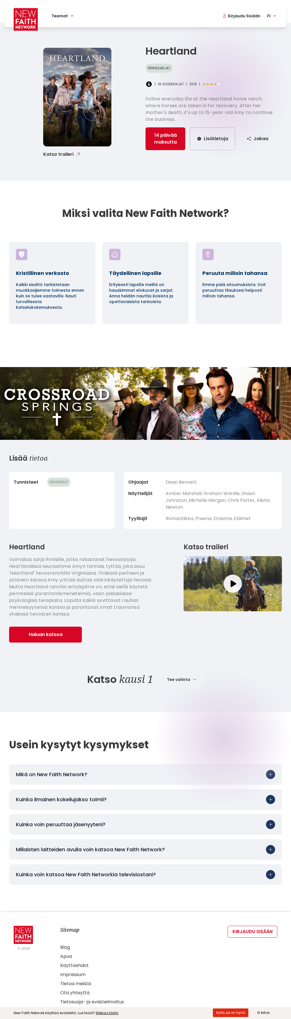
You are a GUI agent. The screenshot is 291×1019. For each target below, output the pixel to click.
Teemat (59, 16)
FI (269, 16)
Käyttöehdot (74, 965)
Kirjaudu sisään (252, 931)
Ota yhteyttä (75, 992)
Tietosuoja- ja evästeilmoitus (92, 1002)
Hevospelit (58, 482)
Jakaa (260, 138)
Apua (66, 956)
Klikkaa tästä (107, 1012)
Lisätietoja (216, 138)
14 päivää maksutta (165, 138)
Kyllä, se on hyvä (230, 1012)
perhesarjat (159, 68)
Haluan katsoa (46, 634)
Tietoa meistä (75, 983)
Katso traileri (58, 154)
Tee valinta (178, 679)
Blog (65, 947)
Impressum (73, 974)
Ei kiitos (263, 1012)
